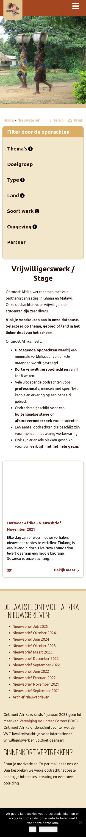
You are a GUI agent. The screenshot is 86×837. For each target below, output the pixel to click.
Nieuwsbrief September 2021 (36, 691)
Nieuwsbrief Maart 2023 (32, 652)
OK (33, 829)
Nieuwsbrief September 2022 (36, 665)
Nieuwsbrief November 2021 (36, 684)
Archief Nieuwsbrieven (31, 697)
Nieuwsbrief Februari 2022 (34, 678)
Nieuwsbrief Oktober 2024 (34, 633)
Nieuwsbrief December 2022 (36, 658)
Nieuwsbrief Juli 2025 (30, 626)
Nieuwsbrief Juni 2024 (31, 639)
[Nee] (80, 822)
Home (8, 120)
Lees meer (48, 829)
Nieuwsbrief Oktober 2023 (34, 646)
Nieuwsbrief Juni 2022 (31, 671)
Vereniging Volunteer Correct (43, 721)
